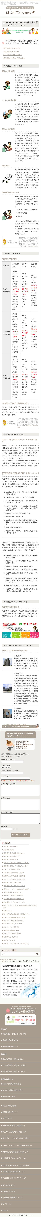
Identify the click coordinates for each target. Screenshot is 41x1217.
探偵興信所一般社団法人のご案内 (14, 1034)
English (5, 1210)
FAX (14, 756)
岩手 (28, 970)
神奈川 (34, 972)
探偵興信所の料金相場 (11, 51)
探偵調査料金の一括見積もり (13, 892)
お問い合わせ (8, 911)
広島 (34, 984)
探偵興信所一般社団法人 (10, 995)
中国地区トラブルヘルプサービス (14, 902)
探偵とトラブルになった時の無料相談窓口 (17, 1145)
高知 (29, 986)
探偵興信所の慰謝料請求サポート (14, 853)
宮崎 (33, 989)
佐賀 (21, 989)
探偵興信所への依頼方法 (12, 48)
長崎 (17, 989)
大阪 (20, 981)
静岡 (29, 978)
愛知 (33, 978)
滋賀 (33, 981)
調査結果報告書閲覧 (10, 1106)
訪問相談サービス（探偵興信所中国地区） (17, 889)
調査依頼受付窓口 (9, 1185)
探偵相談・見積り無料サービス (14, 920)
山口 (4, 986)
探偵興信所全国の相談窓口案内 (14, 58)
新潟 (30, 975)
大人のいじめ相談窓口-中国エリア (14, 879)
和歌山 (9, 984)
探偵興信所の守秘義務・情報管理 (14, 876)
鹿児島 (5, 992)
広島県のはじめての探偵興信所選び (29, 246)
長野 (34, 975)
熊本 (29, 989)
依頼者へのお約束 (9, 1191)
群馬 (4, 975)
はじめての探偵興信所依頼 (12, 933)
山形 (4, 972)
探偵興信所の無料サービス (12, 856)
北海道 (19, 970)
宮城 (36, 970)
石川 (12, 978)
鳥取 (22, 984)
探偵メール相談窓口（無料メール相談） (16, 863)
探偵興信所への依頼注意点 (12, 55)
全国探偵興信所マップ (10, 1112)
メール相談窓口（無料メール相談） (15, 1065)
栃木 (8, 975)
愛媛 (20, 986)
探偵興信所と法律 (9, 940)
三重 (8, 981)
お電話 (10, 756)
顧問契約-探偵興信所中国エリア (14, 899)
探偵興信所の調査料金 (11, 846)
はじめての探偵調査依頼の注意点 (14, 917)
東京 (20, 972)
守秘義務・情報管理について (13, 1198)
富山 (8, 978)
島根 (26, 984)
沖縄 (9, 992)
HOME (2, 961)
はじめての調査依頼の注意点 (13, 1090)
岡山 (30, 984)
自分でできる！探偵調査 (11, 927)
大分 (25, 989)
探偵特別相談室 (9, 850)
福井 (16, 978)
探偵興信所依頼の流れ (11, 859)
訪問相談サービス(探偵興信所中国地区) (16, 1138)
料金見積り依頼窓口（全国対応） (14, 895)
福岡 (12, 989)
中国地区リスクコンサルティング (14, 886)
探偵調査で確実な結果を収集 (13, 924)
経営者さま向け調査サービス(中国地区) (16, 943)
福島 (8, 972)
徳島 (25, 986)
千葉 (25, 972)
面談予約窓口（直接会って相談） (14, 1071)
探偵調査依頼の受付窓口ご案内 (14, 872)
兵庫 (4, 984)
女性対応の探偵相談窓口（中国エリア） (16, 914)
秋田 (32, 970)
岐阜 (4, 981)
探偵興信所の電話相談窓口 (12, 882)
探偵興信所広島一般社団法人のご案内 (16, 866)
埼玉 (29, 972)
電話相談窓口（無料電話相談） (13, 1059)
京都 (25, 981)
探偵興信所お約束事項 (11, 937)
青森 (24, 970)
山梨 (4, 978)
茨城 (12, 975)
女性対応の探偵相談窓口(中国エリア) (15, 1152)
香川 (16, 986)
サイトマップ (7, 1204)
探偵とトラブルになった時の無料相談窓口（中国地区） (20, 906)
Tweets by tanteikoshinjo (8, 959)
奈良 (29, 981)
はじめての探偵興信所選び (12, 869)
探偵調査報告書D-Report (11, 930)
